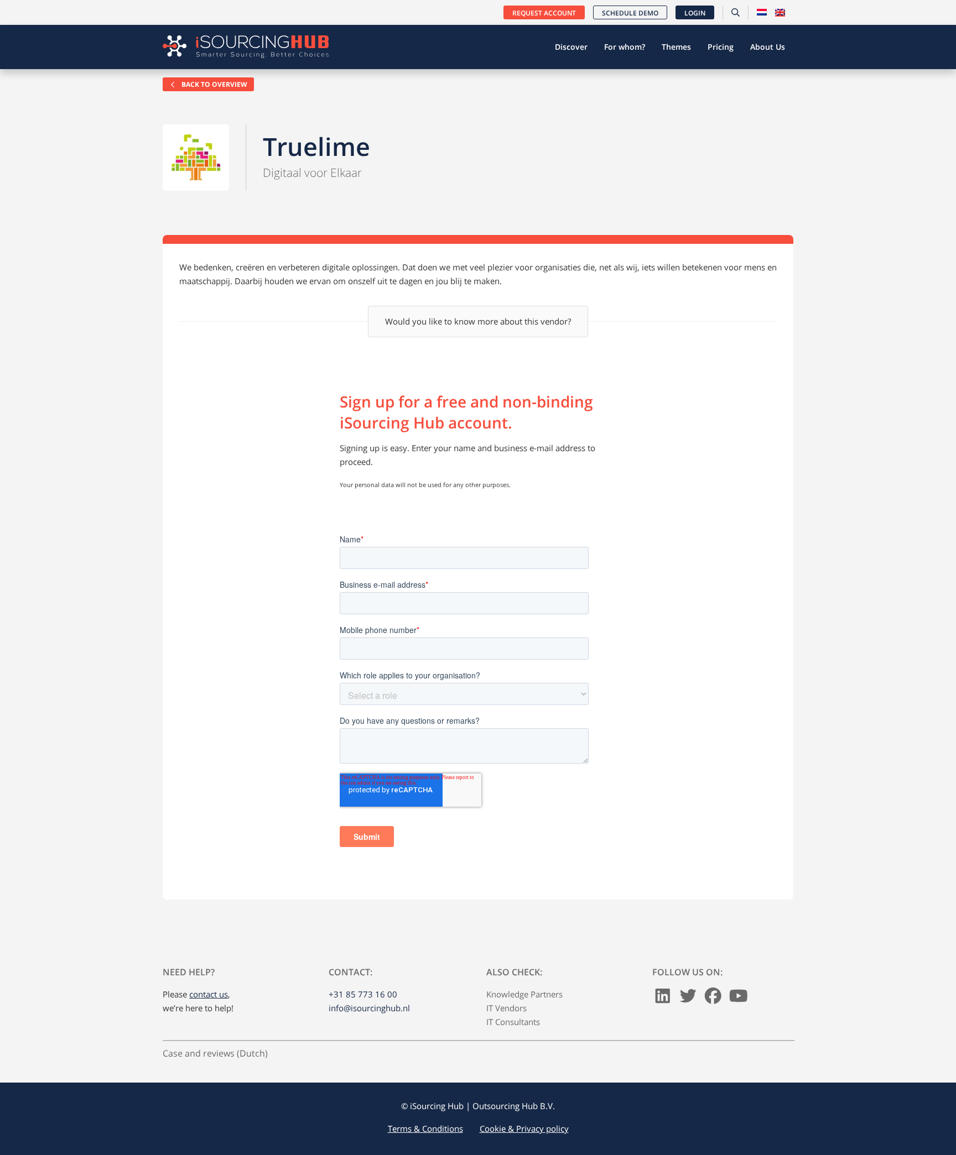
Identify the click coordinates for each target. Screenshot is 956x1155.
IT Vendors (506, 1007)
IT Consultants (513, 1021)
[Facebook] (713, 998)
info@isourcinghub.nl (369, 1007)
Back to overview (213, 84)
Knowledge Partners (524, 994)
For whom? (624, 46)
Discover (571, 46)
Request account (544, 13)
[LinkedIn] (662, 998)
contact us (208, 994)
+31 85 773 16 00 (363, 994)
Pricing (721, 46)
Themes (676, 46)
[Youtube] (738, 998)
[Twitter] (688, 998)
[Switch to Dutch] (762, 13)
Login (694, 13)
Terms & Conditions (425, 1128)
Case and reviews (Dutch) (215, 1053)
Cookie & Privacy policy (524, 1128)
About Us (767, 46)
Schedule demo (630, 13)
